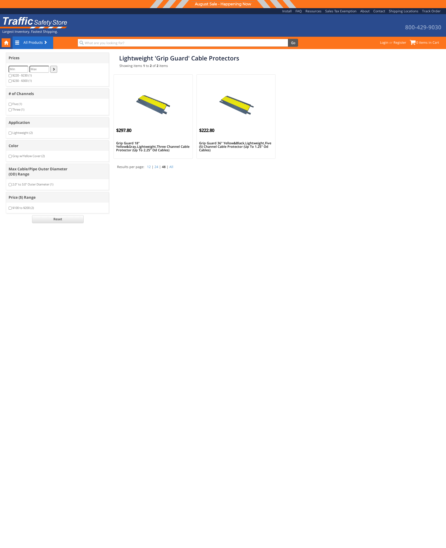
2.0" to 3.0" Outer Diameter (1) (32, 184)
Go (293, 42)
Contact (379, 11)
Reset (57, 219)
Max (34, 69)
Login (384, 42)
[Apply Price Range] (53, 69)
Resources (313, 11)
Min (12, 69)
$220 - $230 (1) (22, 75)
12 (149, 167)
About (365, 11)
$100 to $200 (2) (23, 208)
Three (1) (18, 109)
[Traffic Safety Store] (33, 22)
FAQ (298, 11)
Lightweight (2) (22, 133)
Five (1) (17, 104)
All (171, 167)
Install (287, 11)
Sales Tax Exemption (341, 11)
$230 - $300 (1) (22, 81)
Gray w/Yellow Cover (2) (28, 156)
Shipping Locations (403, 11)
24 (156, 167)
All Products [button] (33, 42)
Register (400, 42)
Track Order (431, 11)
